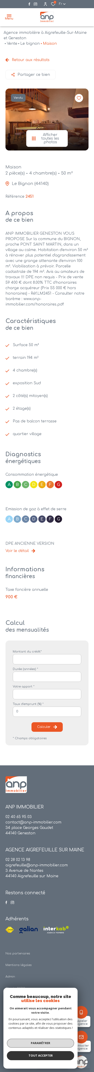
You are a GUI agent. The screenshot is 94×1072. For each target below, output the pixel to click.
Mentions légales (18, 965)
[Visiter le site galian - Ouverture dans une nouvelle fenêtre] (28, 929)
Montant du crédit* (27, 651)
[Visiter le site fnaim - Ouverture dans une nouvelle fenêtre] (9, 929)
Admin (10, 976)
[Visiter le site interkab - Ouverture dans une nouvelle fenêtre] (56, 929)
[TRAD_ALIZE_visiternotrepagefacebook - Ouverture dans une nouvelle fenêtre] (29, 4)
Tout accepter (41, 1055)
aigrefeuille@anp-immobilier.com (36, 865)
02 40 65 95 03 (18, 817)
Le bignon (30, 44)
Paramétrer (40, 1043)
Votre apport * (23, 686)
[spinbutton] (47, 712)
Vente (12, 44)
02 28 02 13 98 (17, 860)
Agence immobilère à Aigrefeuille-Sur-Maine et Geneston (45, 35)
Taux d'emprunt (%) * (28, 704)
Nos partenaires (17, 953)
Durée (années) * (25, 669)
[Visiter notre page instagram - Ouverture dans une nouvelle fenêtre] (35, 4)
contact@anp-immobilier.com (33, 822)
